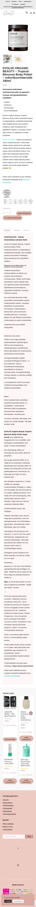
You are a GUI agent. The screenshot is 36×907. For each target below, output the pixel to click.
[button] (12, 217)
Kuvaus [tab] (7, 230)
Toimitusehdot (8, 806)
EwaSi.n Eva (7, 827)
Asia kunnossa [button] (18, 901)
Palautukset (7, 811)
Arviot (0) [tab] (26, 230)
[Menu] (31, 13)
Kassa (20, 1)
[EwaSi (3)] (15, 13)
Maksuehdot (7, 803)
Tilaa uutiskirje (8, 824)
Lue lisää (7, 901)
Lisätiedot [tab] (17, 230)
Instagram (22, 4)
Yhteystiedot (7, 808)
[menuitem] (8, 1)
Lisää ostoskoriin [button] (26, 738)
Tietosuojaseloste (9, 814)
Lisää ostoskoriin (24, 213)
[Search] (26, 13)
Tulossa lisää (10, 739)
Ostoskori (14, 1)
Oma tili (8, 1)
